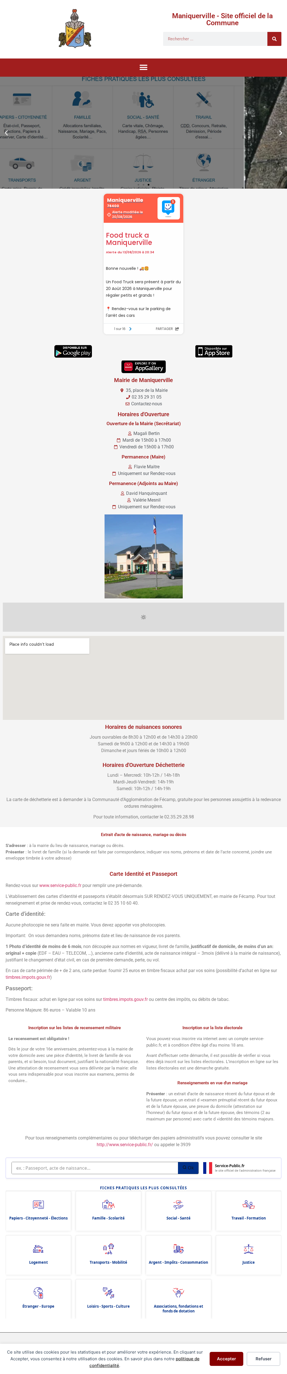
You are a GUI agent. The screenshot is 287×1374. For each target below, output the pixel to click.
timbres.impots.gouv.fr (28, 977)
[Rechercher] (274, 39)
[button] (143, 67)
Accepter (226, 1358)
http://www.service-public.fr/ (125, 1144)
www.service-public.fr (60, 885)
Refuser (264, 1358)
